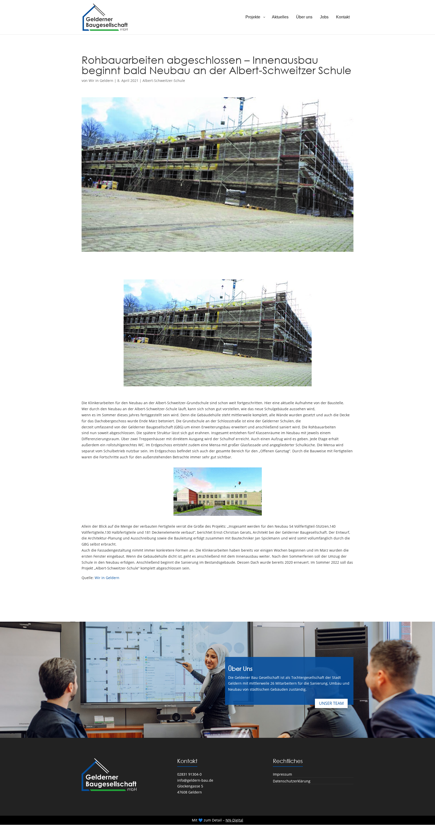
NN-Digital (234, 820)
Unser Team (331, 703)
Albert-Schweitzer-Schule (163, 80)
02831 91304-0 (189, 774)
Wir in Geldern (101, 80)
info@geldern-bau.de (195, 780)
